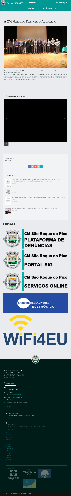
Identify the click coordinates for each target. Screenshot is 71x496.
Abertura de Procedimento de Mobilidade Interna (23, 190)
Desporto (8, 450)
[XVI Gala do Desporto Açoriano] (35, 47)
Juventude (8, 457)
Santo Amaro (9, 436)
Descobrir (32, 3)
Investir (31, 8)
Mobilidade (8, 459)
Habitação (8, 455)
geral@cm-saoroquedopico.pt (15, 394)
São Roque (8, 439)
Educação (8, 454)
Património (8, 461)
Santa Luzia (8, 434)
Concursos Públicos (10, 468)
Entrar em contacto (10, 383)
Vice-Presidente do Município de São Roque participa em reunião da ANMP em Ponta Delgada (34, 208)
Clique (6, 403)
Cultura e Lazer (9, 448)
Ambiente (8, 445)
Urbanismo (8, 463)
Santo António (9, 437)
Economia (8, 452)
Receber (11, 419)
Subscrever (11, 429)
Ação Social (8, 446)
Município (62, 3)
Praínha (7, 432)
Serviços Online (49, 8)
